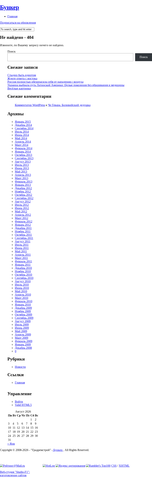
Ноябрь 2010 (23, 271)
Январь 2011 (23, 264)
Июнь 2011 (22, 248)
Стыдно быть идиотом (21, 75)
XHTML (124, 465)
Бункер (9, 7)
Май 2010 (21, 291)
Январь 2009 (23, 344)
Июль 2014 (22, 131)
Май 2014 (21, 138)
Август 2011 (22, 241)
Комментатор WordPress (30, 105)
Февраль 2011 (23, 261)
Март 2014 (21, 145)
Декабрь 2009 (23, 307)
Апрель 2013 (23, 174)
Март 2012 (21, 218)
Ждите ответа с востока (22, 78)
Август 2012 (23, 201)
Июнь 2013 (22, 168)
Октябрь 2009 (23, 314)
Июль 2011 (22, 244)
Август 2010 (23, 281)
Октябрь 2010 (23, 274)
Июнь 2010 (22, 288)
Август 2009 (23, 321)
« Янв (11, 443)
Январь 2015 (23, 121)
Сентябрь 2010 (24, 278)
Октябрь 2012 (23, 194)
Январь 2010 (23, 304)
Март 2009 (21, 337)
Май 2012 (21, 211)
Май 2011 (21, 251)
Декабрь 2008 (23, 347)
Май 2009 (21, 331)
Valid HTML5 (23, 404)
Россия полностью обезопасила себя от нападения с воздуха (45, 81)
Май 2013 (21, 171)
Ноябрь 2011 (23, 231)
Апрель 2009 (23, 334)
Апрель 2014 (23, 141)
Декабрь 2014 (23, 125)
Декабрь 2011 (23, 228)
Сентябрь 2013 (24, 158)
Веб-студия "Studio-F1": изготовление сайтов (15, 473)
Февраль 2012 (23, 221)
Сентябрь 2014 (24, 128)
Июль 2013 (22, 164)
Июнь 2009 (22, 327)
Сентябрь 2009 (24, 317)
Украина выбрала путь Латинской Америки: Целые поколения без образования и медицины (65, 85)
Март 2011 (21, 258)
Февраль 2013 (23, 181)
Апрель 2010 (23, 294)
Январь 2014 (23, 151)
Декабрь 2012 (23, 188)
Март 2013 (21, 178)
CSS (114, 465)
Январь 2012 (23, 224)
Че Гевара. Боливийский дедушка (69, 105)
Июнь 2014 (22, 135)
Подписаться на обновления (18, 22)
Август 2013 (23, 161)
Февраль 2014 (23, 148)
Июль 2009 (22, 324)
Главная (12, 16)
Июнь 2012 (22, 208)
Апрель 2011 (23, 254)
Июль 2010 (22, 284)
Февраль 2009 (23, 341)
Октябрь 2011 (23, 234)
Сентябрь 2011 (24, 238)
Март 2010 (21, 297)
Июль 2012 (22, 204)
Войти (19, 401)
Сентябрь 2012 (24, 198)
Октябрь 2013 (23, 154)
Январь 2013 (23, 184)
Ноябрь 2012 (23, 191)
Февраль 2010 (23, 301)
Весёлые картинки (19, 88)
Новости (20, 366)
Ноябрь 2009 (23, 311)
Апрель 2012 (23, 214)
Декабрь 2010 (23, 268)
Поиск (11, 51)
